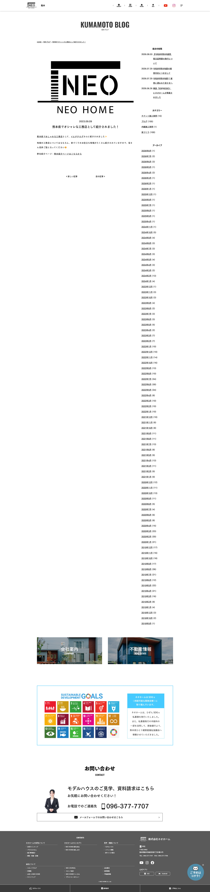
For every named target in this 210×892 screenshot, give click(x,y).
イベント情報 (109, 850)
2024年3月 (146, 270)
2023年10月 (147, 297)
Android (164, 874)
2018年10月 (147, 617)
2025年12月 (147, 194)
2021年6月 (146, 449)
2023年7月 (146, 313)
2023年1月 (146, 346)
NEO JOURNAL (71, 868)
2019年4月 (146, 590)
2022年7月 (146, 378)
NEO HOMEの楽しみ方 (73, 850)
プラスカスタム (32, 850)
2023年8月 (146, 308)
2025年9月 (146, 199)
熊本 (43, 6)
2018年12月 (147, 612)
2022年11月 (147, 357)
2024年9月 (146, 237)
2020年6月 (146, 514)
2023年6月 (146, 319)
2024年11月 (147, 226)
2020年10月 (147, 492)
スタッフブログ (32, 868)
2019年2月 (146, 601)
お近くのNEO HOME (33, 874)
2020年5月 (146, 520)
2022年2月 (146, 406)
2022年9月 (146, 368)
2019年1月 (146, 607)
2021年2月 (146, 471)
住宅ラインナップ (32, 846)
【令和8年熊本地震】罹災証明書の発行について (163, 58)
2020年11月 (147, 487)
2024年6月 (146, 253)
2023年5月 (146, 324)
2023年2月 (146, 340)
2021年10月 (147, 427)
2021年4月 (146, 460)
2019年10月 (147, 558)
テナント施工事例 (149, 115)
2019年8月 (146, 569)
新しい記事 (72, 176)
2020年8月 (146, 503)
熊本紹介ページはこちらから (68, 153)
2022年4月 (146, 395)
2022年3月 (146, 400)
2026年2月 (146, 183)
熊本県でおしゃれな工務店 (50, 136)
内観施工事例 (147, 126)
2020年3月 (146, 531)
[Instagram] (173, 6)
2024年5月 (146, 259)
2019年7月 (146, 574)
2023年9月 (146, 302)
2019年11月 (147, 552)
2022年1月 (146, 411)
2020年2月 (146, 536)
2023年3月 (146, 335)
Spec (153, 6)
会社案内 (107, 868)
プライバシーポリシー (72, 877)
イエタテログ (77, 136)
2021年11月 (147, 422)
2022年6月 (146, 384)
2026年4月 (146, 172)
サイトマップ (31, 877)
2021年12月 (147, 416)
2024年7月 (146, 248)
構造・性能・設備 (32, 856)
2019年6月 (146, 579)
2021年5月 (146, 454)
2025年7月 (146, 204)
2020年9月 (146, 498)
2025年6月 (146, 210)
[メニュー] (181, 5)
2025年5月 (146, 215)
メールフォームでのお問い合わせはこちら (101, 817)
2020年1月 (146, 541)
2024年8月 (146, 243)
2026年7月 (146, 156)
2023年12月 (147, 286)
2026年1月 (146, 188)
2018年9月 (146, 623)
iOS (148, 874)
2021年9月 (146, 433)
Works (142, 6)
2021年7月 (146, 444)
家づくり (145, 132)
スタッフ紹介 (70, 871)
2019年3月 (146, 596)
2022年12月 (147, 351)
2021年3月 (146, 465)
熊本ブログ (47, 42)
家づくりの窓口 (110, 852)
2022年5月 (146, 389)
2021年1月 (146, 476)
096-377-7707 (127, 806)
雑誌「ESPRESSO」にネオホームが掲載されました (162, 93)
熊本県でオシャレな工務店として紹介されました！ (69, 42)
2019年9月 (146, 563)
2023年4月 (146, 329)
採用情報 (107, 871)
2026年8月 (146, 150)
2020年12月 (147, 482)
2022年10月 (147, 362)
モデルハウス (37, 888)
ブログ (144, 121)
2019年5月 (146, 585)
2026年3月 (146, 177)
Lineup (130, 6)
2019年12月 (147, 547)
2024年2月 (146, 275)
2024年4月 (146, 264)
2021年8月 (146, 438)
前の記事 (99, 176)
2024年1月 (146, 281)
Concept (119, 6)
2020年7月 (146, 509)
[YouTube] (166, 6)
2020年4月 (146, 525)
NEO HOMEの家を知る (73, 846)
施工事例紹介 (31, 852)
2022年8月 (146, 373)
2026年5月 (146, 166)
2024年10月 (147, 232)
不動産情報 (107, 874)
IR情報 (29, 871)
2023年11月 (147, 291)
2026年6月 (146, 161)
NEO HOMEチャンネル (73, 874)
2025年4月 (146, 221)
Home (39, 42)
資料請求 (106, 888)
